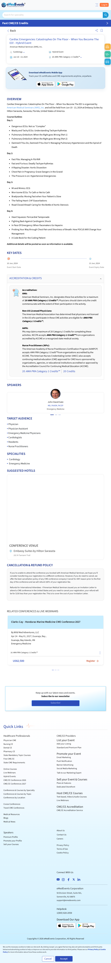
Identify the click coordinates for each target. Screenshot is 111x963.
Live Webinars (9, 772)
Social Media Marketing (67, 768)
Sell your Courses (11, 844)
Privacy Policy (63, 845)
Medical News (9, 821)
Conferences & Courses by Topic (17, 794)
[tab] (55, 279)
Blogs (5, 817)
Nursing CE (8, 744)
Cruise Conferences (11, 804)
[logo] (13, 4)
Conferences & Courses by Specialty (19, 790)
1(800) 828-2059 (64, 913)
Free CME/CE (8, 758)
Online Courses (10, 769)
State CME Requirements (14, 762)
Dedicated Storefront (66, 786)
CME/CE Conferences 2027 (14, 783)
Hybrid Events (9, 776)
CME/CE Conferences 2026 (14, 780)
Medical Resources (11, 814)
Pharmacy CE (9, 751)
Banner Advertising (65, 764)
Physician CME (9, 740)
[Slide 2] (56, 670)
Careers (60, 838)
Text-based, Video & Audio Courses (72, 796)
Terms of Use (62, 848)
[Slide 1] (53, 670)
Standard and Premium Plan (69, 747)
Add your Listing (64, 743)
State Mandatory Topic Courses (17, 755)
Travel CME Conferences (13, 807)
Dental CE (7, 747)
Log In (104, 4)
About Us (61, 830)
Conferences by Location (14, 797)
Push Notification (64, 761)
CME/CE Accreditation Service (70, 810)
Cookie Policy (63, 852)
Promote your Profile (12, 840)
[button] (96, 30)
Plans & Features (64, 783)
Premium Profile (10, 837)
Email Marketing (64, 757)
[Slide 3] (58, 670)
